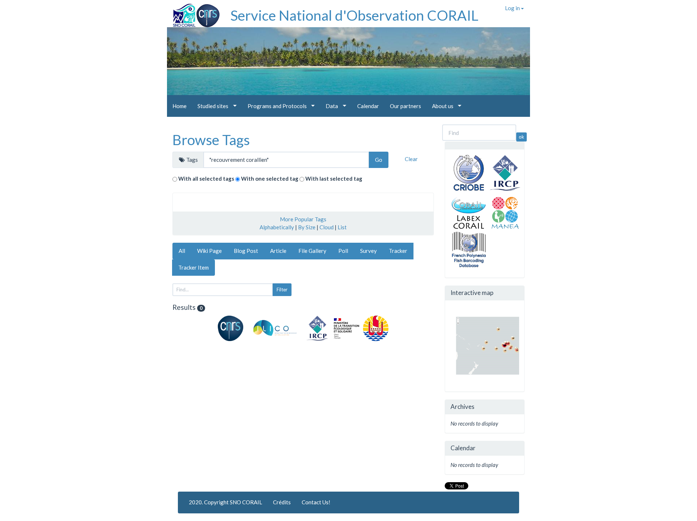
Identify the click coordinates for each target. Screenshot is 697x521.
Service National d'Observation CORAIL (354, 15)
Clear (411, 159)
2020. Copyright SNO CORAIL (225, 502)
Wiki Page (209, 250)
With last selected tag (333, 178)
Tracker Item (193, 267)
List (342, 227)
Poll (343, 250)
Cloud (326, 227)
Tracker (398, 250)
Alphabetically (277, 227)
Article (278, 250)
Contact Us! (316, 502)
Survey (368, 250)
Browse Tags (211, 139)
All (182, 250)
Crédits (282, 502)
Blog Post (246, 250)
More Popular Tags (303, 219)
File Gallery (312, 250)
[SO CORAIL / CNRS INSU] (193, 12)
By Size (306, 227)
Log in (513, 8)
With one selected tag (269, 178)
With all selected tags (206, 178)
